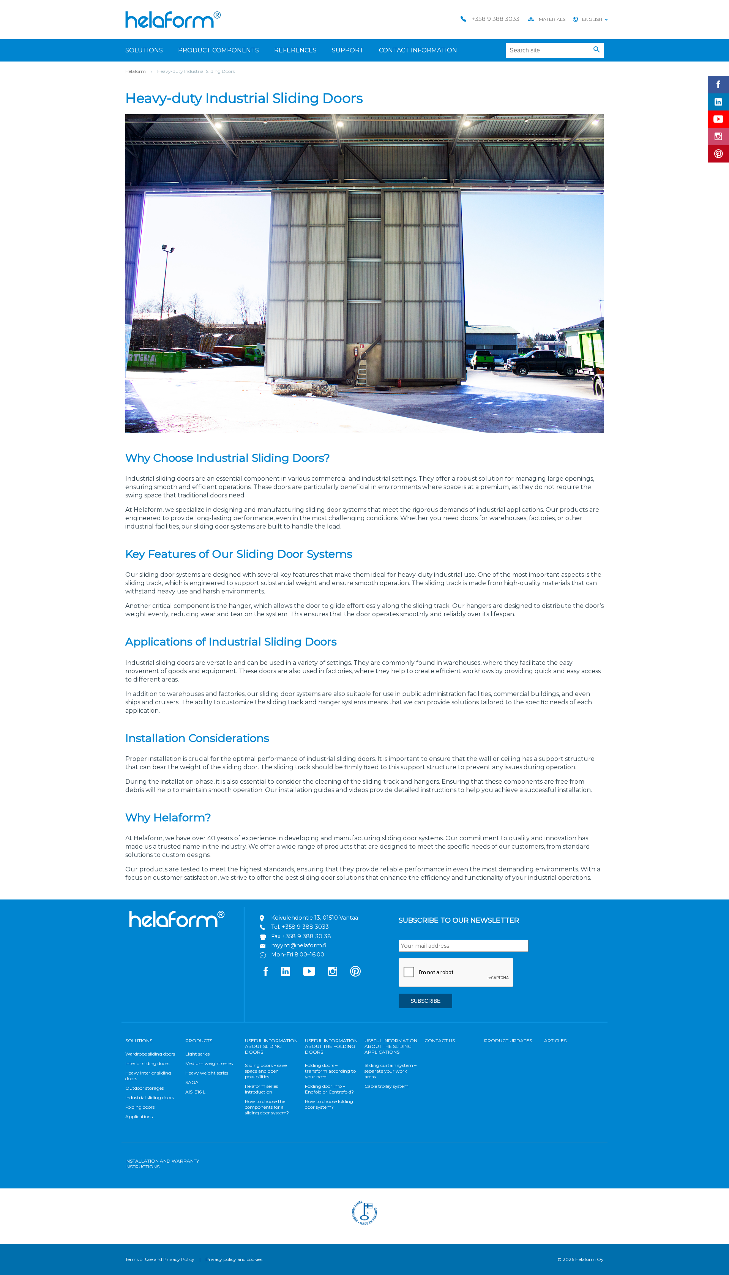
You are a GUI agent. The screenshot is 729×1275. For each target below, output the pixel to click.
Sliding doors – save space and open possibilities (266, 1070)
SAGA (192, 1082)
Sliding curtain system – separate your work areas (390, 1070)
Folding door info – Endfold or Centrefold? (329, 1089)
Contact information (418, 50)
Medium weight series (209, 1063)
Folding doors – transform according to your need (330, 1070)
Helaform (173, 20)
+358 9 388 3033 (305, 926)
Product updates (508, 1040)
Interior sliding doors (147, 1063)
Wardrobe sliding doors (150, 1054)
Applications (139, 1116)
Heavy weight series (206, 1073)
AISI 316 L (195, 1092)
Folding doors (140, 1107)
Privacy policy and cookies (233, 1259)
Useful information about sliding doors (271, 1046)
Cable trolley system (386, 1086)
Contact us (439, 1040)
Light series (197, 1054)
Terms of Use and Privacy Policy (159, 1259)
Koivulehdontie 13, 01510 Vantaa (314, 917)
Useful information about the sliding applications (390, 1046)
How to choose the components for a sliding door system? (267, 1107)
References (295, 50)
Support (348, 50)
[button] (597, 50)
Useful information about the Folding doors (331, 1046)
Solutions (144, 50)
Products (198, 1040)
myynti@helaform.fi (299, 945)
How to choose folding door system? (329, 1104)
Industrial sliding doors (149, 1097)
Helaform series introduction (261, 1089)
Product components (218, 50)
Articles (555, 1040)
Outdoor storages (144, 1088)
